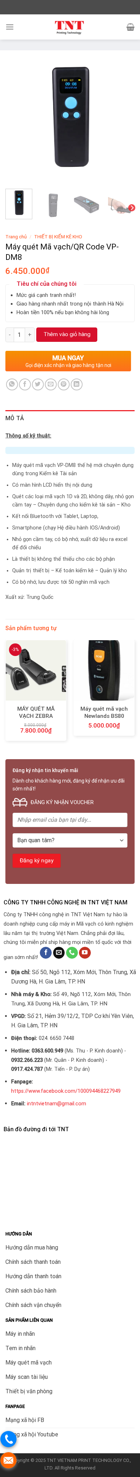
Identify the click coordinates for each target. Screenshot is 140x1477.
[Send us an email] (59, 953)
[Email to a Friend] (51, 384)
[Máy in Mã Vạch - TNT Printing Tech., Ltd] (70, 27)
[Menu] (9, 27)
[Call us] (72, 953)
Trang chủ (16, 236)
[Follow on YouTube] (85, 953)
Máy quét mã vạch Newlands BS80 (104, 712)
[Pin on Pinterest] (64, 384)
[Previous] (16, 119)
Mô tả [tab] (14, 418)
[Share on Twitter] (38, 384)
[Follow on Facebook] (46, 953)
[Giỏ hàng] (130, 27)
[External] (70, 118)
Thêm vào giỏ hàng (66, 334)
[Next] (123, 119)
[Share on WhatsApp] (12, 384)
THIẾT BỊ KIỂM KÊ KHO (58, 236)
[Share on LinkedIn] (77, 384)
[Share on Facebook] (25, 384)
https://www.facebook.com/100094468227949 (66, 1091)
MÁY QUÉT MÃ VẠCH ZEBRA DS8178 (36, 716)
